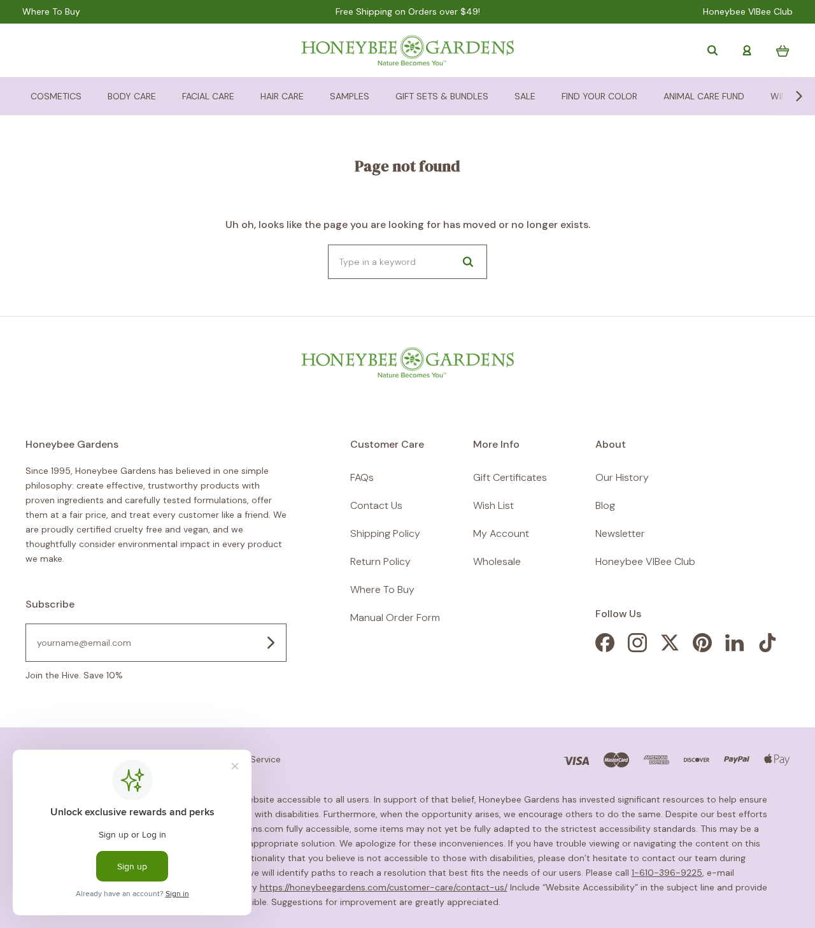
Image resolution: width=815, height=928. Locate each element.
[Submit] (271, 642)
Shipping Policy (385, 533)
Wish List (493, 505)
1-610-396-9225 (667, 872)
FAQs (362, 477)
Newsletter (620, 533)
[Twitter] (669, 648)
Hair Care (282, 96)
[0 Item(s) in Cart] (783, 50)
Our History (622, 477)
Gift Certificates (510, 477)
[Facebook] (604, 648)
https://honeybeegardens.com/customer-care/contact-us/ (383, 887)
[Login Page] (746, 50)
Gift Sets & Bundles (441, 96)
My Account (501, 533)
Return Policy (380, 561)
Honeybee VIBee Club (748, 11)
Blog (605, 505)
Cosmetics (56, 96)
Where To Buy (51, 11)
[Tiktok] (767, 648)
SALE (524, 96)
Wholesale (497, 561)
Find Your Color (599, 96)
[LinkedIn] (734, 648)
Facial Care (208, 96)
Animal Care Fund (703, 96)
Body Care (132, 96)
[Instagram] (637, 648)
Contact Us (376, 505)
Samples (349, 96)
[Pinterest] (702, 648)
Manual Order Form (395, 617)
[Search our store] (712, 50)
